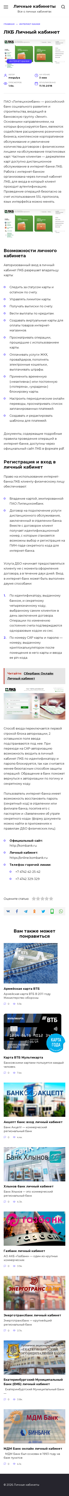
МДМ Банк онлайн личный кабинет (33, 1448)
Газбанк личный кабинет (24, 1251)
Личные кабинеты (34, 6)
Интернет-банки (19, 61)
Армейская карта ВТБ (22, 988)
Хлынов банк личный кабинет (29, 1186)
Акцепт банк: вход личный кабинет (33, 1122)
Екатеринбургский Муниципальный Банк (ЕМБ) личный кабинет (33, 1382)
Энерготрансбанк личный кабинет (32, 1315)
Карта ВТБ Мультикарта (23, 1057)
